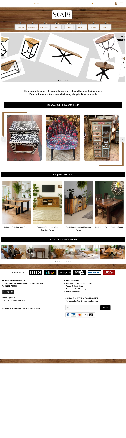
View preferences (113, 431)
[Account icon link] (115, 3)
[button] (121, 412)
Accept (72, 431)
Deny (92, 431)
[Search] (92, 3)
